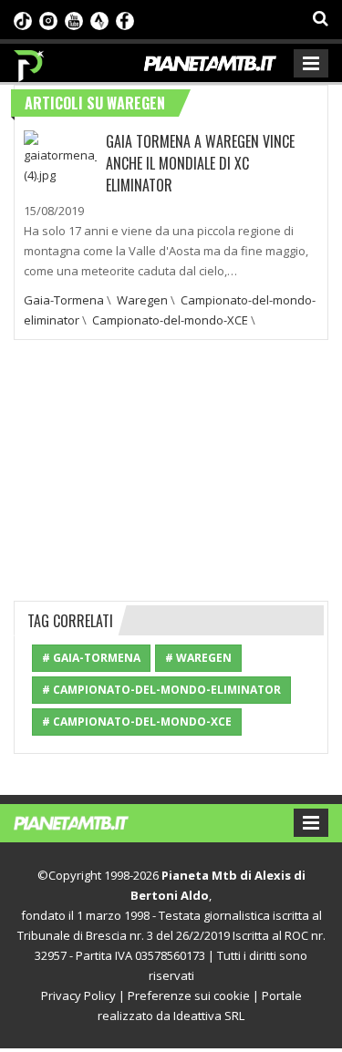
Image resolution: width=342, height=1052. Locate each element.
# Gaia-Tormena (91, 657)
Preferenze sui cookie (189, 995)
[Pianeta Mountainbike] (30, 61)
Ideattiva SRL (208, 1015)
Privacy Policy (78, 995)
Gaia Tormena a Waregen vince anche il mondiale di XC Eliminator (200, 163)
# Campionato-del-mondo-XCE (137, 721)
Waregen (142, 300)
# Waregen (198, 657)
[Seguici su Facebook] (125, 19)
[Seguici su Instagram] (48, 19)
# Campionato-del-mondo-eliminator (161, 689)
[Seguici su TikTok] (23, 19)
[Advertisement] (171, 468)
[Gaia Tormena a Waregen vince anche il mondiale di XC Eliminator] (60, 156)
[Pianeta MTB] (89, 821)
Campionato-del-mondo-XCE (170, 320)
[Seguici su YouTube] (74, 19)
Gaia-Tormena (64, 300)
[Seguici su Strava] (99, 19)
